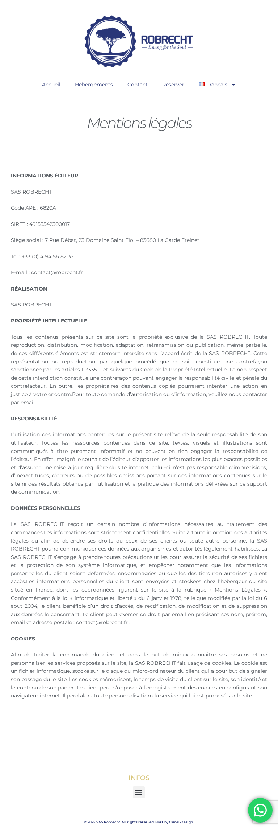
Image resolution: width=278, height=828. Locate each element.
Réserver (173, 84)
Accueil (51, 84)
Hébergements (94, 84)
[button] (139, 792)
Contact (137, 84)
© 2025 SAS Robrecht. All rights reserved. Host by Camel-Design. (139, 822)
